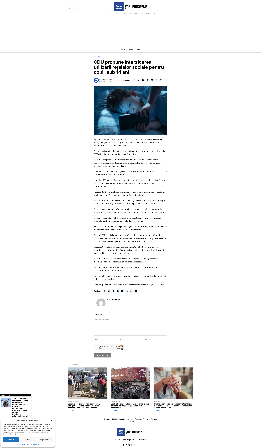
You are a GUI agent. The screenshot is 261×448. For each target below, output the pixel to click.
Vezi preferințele (44, 440)
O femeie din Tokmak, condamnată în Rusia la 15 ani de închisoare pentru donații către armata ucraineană (173, 406)
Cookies (18, 444)
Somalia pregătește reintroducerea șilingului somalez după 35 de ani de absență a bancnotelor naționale (84, 406)
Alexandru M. (107, 79)
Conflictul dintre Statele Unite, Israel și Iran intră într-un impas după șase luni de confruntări (130, 406)
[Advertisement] (130, 31)
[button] (52, 421)
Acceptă (11, 440)
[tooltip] (134, 80)
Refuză (27, 440)
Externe (97, 56)
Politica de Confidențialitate (30, 444)
